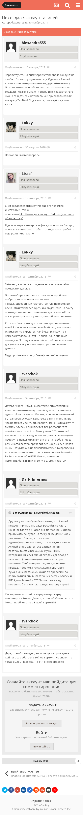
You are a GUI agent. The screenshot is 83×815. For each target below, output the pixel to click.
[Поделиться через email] (48, 790)
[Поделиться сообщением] (75, 67)
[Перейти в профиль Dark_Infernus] (11, 483)
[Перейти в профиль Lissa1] (11, 178)
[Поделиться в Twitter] (5, 790)
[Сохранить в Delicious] (30, 790)
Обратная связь (41, 801)
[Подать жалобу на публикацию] (48, 67)
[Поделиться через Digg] (23, 790)
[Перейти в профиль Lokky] (11, 127)
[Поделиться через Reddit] (36, 790)
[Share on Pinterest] (55, 790)
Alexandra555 (18, 22)
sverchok (30, 373)
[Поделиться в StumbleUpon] (42, 790)
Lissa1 (27, 173)
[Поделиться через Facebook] (11, 790)
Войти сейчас (41, 746)
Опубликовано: (25, 67)
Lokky (27, 122)
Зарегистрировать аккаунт (42, 723)
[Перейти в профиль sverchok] (11, 378)
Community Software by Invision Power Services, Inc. (41, 809)
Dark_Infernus (34, 479)
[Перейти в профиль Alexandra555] (11, 47)
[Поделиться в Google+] (17, 790)
